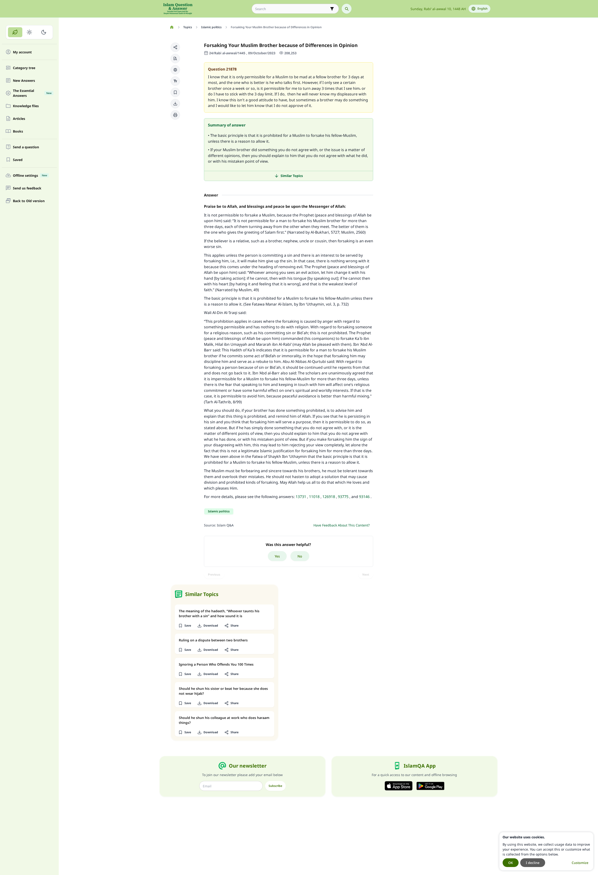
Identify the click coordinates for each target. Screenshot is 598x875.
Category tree (24, 68)
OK (510, 862)
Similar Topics (292, 175)
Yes (277, 556)
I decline (532, 862)
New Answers (24, 80)
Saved (18, 159)
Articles (19, 118)
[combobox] (292, 8)
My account (22, 52)
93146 (364, 496)
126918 (328, 496)
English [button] (482, 9)
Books (18, 131)
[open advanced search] (332, 8)
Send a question (26, 147)
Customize (580, 862)
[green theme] (15, 32)
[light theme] (29, 32)
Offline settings (30, 175)
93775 (343, 496)
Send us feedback (27, 188)
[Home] (172, 27)
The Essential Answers (32, 93)
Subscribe (275, 786)
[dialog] (546, 851)
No (299, 556)
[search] (347, 9)
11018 (314, 496)
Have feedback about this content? (341, 525)
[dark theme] (43, 32)
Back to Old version (29, 201)
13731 (301, 496)
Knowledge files (26, 106)
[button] (175, 47)
